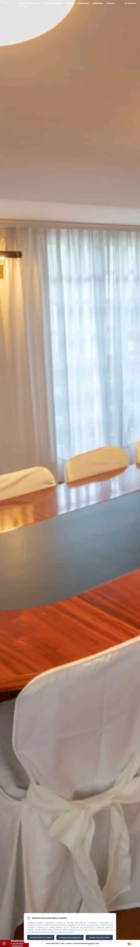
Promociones (83, 3)
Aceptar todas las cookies (99, 937)
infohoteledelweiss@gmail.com (86, 943)
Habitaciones (34, 3)
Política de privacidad (65, 932)
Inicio (23, 3)
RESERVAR (132, 3)
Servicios (70, 3)
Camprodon (98, 3)
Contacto (110, 3)
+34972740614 (66, 943)
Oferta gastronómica (53, 3)
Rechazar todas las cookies (40, 937)
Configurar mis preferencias (70, 937)
